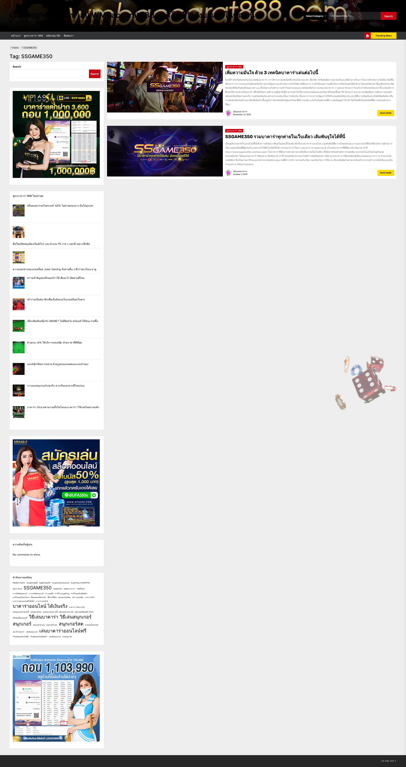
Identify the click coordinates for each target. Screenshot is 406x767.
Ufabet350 (57, 589)
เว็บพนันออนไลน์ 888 (21, 637)
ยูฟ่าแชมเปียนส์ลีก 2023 (84, 612)
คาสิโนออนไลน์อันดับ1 (79, 594)
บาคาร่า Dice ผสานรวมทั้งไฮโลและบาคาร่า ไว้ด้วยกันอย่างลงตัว (63, 407)
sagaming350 (45, 583)
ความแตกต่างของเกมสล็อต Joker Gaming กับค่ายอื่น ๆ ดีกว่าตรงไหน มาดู (54, 269)
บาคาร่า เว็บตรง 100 (77, 607)
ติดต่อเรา (69, 35)
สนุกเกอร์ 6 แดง (39, 625)
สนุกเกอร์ (22, 624)
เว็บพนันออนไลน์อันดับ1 (38, 637)
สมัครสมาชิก (53, 35)
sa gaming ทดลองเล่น (60, 583)
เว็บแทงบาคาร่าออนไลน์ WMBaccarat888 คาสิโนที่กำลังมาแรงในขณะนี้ (132, 15)
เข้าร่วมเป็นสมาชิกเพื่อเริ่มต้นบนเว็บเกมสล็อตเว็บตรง (56, 299)
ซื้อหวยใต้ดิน (52, 597)
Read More (385, 113)
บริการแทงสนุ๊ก (77, 597)
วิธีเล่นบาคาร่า (43, 617)
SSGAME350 (38, 587)
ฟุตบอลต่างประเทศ (66, 612)
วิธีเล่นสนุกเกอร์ (76, 617)
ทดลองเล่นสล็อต (64, 597)
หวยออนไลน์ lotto (91, 625)
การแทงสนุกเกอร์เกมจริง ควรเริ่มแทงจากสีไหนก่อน (55, 385)
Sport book (17, 589)
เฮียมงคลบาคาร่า (240, 111)
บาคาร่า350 (89, 597)
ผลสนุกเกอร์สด (35, 612)
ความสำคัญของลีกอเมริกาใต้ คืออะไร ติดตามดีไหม (56, 277)
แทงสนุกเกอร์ (67, 637)
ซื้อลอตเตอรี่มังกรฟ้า (38, 597)
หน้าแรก (16, 35)
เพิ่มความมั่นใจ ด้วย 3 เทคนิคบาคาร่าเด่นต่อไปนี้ (271, 72)
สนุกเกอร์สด (71, 624)
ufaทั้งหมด (81, 589)
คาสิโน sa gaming (62, 594)
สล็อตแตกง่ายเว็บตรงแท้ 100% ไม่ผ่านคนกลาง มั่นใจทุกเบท (60, 205)
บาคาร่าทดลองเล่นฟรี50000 (23, 601)
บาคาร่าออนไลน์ (42, 601)
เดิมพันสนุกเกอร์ (32, 632)
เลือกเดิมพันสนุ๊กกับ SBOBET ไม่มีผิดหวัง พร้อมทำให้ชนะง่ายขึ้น (62, 321)
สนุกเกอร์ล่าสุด (51, 625)
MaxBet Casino (19, 583)
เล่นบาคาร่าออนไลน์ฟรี (62, 631)
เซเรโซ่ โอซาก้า (18, 632)
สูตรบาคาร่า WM (33, 35)
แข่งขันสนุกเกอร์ (55, 637)
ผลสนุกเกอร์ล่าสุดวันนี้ (21, 612)
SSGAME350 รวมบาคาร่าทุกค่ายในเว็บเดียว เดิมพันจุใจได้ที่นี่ (285, 136)
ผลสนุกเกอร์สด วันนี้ (50, 612)
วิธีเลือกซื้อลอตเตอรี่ (20, 618)
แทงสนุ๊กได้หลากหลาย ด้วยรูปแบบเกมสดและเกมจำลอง (57, 364)
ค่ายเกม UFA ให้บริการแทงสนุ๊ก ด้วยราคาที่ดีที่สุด (54, 342)
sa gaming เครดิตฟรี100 (80, 583)
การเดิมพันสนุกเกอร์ (20, 594)
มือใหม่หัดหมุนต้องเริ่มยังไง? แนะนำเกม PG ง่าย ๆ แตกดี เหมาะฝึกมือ (51, 243)
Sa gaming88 (32, 583)
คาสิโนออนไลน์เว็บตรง (21, 597)
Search (388, 16)
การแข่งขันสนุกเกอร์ (36, 594)
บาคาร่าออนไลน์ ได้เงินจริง (40, 606)
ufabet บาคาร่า (69, 589)
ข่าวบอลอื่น (49, 594)
